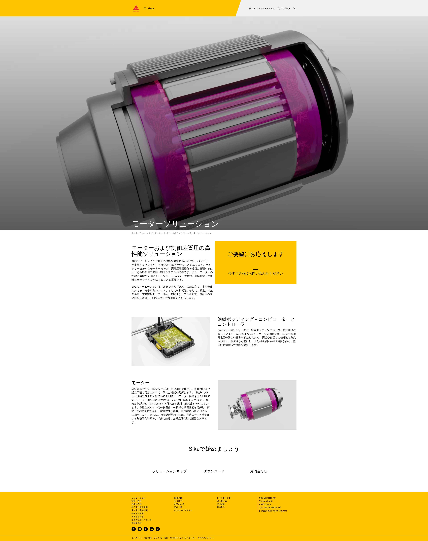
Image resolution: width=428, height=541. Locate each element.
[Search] (294, 8)
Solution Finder (139, 233)
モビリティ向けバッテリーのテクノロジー (168, 233)
